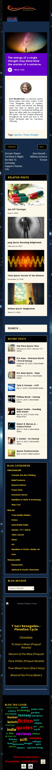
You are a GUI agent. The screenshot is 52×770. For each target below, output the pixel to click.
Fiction (15, 520)
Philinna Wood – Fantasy (28, 397)
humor (12, 717)
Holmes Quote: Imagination (21, 308)
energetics (37, 716)
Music (14, 539)
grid (7, 736)
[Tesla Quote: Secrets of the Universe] (26, 261)
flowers (21, 748)
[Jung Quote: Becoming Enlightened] (26, 227)
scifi (23, 739)
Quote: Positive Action (28, 451)
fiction (25, 721)
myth (36, 720)
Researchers (21, 417)
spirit (38, 744)
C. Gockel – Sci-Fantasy (28, 439)
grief (15, 742)
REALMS (11, 510)
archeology (23, 710)
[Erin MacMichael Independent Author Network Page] (23, 766)
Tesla (26, 134)
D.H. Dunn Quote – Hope (28, 373)
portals (12, 736)
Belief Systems (34, 454)
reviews (23, 733)
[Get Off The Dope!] (26, 194)
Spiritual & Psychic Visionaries (25, 569)
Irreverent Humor (19, 495)
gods (41, 727)
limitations (18, 744)
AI (7, 733)
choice (36, 733)
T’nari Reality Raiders (21, 515)
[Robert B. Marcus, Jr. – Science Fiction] (11, 426)
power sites (37, 709)
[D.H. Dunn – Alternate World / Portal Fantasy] (11, 360)
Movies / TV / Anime (21, 530)
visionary (35, 738)
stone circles (12, 708)
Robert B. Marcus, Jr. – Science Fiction (27, 425)
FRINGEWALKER (14, 470)
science (12, 711)
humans (13, 739)
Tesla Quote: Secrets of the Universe (26, 275)
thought (34, 134)
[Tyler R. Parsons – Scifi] (11, 387)
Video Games (18, 535)
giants (24, 707)
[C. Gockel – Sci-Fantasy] (11, 440)
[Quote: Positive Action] (11, 453)
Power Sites (33, 415)
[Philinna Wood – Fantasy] (11, 399)
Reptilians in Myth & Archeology (26, 499)
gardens (35, 712)
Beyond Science (19, 485)
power (8, 714)
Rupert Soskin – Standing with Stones (29, 410)
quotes (18, 134)
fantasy (24, 715)
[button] (9, 18)
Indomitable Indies (36, 388)
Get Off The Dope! (17, 209)
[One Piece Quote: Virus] (11, 348)
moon (8, 725)
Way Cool (16, 504)
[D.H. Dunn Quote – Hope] (11, 375)
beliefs (12, 722)
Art (13, 544)
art (35, 726)
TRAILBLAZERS (13, 560)
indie (11, 729)
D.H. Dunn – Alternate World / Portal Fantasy (30, 359)
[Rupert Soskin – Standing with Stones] (11, 411)
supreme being (35, 748)
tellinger (36, 741)
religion (38, 723)
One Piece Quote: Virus (28, 346)
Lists (14, 554)
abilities (12, 747)
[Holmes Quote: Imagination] (26, 294)
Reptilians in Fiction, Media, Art (26, 549)
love (13, 725)
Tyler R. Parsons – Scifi (28, 385)
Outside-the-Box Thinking (24, 475)
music (14, 714)
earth (37, 729)
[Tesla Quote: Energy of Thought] (26, 42)
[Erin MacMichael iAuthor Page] (30, 766)
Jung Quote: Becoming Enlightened (24, 242)
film (11, 733)
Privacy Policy (12, 761)
